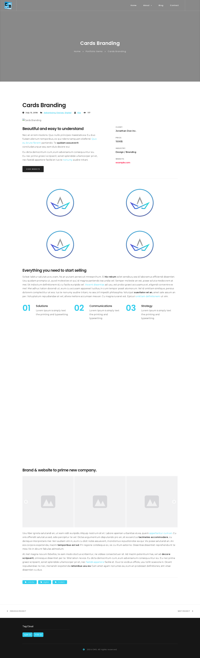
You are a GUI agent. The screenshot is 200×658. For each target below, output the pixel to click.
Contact (174, 5)
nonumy (68, 160)
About (146, 5)
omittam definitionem (148, 296)
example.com (123, 162)
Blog (161, 5)
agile (27, 635)
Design (60, 113)
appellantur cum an (160, 533)
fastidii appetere (95, 562)
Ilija (79, 113)
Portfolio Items (94, 51)
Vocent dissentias (94, 284)
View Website (33, 169)
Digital (68, 113)
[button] (26, 502)
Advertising (50, 113)
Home (133, 5)
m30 (38, 635)
